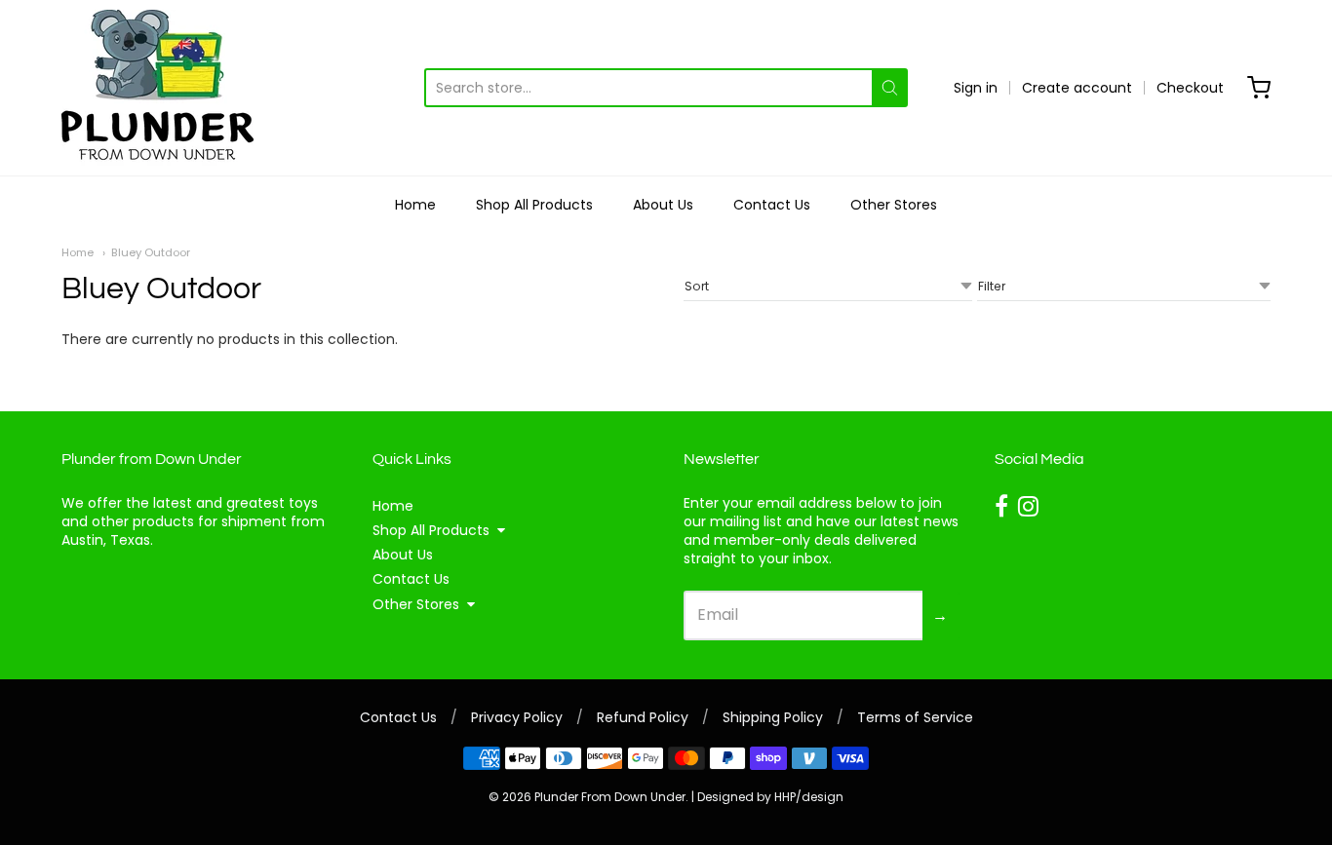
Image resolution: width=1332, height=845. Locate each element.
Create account (1077, 87)
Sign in (976, 87)
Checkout (1190, 87)
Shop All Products (534, 204)
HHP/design (808, 796)
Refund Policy (642, 717)
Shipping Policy (773, 717)
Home (415, 204)
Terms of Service (915, 717)
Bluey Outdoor (150, 252)
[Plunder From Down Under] (157, 88)
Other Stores (893, 204)
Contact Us (771, 204)
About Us (663, 204)
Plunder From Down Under (610, 796)
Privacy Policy (517, 717)
